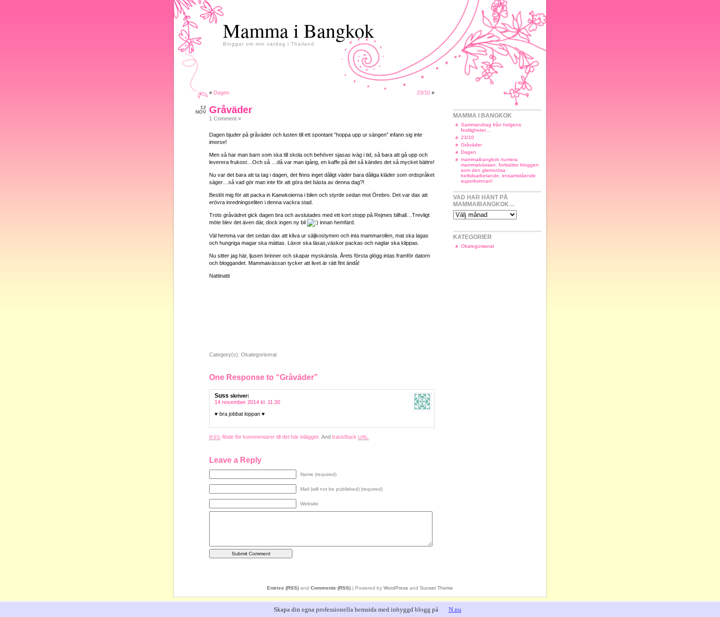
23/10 (423, 92)
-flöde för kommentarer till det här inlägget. (264, 437)
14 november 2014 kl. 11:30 (247, 402)
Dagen (221, 92)
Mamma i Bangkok (298, 30)
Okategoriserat (259, 354)
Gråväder (230, 109)
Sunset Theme (436, 588)
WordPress (396, 588)
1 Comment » (225, 118)
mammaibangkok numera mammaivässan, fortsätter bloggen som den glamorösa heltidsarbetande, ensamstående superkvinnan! (500, 170)
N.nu (455, 609)
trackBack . (351, 437)
